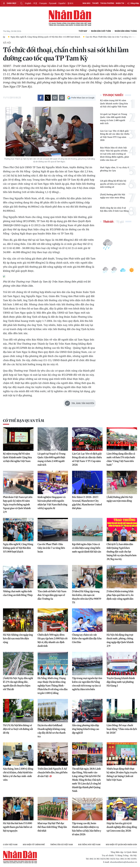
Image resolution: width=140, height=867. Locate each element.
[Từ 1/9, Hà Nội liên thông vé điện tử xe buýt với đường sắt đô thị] (18, 710)
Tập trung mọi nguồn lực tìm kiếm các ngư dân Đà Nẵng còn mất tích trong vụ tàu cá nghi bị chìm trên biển (87, 684)
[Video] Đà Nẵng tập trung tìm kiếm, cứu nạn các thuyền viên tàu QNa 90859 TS (86, 597)
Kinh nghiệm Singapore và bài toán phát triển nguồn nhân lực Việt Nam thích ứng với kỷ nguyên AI (52, 502)
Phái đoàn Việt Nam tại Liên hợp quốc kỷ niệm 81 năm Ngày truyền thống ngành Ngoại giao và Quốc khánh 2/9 (17, 504)
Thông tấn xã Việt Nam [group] (17, 844)
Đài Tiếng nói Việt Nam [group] (45, 844)
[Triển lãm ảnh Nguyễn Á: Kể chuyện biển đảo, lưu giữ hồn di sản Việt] (53, 754)
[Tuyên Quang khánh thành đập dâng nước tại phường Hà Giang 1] (122, 663)
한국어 (70, 3)
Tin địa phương (107, 3)
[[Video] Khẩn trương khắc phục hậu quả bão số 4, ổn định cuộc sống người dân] (122, 576)
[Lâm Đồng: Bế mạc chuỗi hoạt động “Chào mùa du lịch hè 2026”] (122, 710)
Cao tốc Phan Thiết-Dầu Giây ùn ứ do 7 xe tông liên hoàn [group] (111, 36)
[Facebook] (41, 98)
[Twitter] (48, 98)
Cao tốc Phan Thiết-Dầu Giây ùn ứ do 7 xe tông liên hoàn (51, 548)
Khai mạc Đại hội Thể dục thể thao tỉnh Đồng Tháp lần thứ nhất (52, 827)
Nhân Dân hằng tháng (126, 31)
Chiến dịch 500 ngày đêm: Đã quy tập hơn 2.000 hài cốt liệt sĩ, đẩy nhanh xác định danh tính (53, 640)
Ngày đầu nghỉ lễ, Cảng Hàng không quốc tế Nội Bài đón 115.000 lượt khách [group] (45, 36)
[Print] (62, 98)
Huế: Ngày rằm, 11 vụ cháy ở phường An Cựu (114, 169)
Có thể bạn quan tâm (23, 420)
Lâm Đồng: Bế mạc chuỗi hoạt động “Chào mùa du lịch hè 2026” (122, 729)
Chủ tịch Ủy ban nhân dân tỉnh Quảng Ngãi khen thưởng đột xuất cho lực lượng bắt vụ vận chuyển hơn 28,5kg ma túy (121, 552)
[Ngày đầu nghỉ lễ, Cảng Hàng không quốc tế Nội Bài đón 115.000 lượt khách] (18, 529)
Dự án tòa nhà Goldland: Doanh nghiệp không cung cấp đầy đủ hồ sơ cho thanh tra (51, 731)
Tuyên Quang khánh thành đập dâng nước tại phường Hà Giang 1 (121, 682)
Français (43, 3)
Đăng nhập (135, 3)
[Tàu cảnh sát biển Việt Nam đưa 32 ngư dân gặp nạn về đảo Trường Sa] (53, 576)
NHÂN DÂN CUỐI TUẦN (101, 31)
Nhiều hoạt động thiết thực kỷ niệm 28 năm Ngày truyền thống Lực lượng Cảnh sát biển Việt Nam (122, 774)
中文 (35, 3)
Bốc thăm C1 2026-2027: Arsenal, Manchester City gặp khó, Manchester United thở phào (87, 502)
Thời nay (83, 31)
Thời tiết (108, 221)
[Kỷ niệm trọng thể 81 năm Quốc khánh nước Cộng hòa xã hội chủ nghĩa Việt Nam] (18, 439)
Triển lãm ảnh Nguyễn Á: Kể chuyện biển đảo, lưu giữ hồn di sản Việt (52, 772)
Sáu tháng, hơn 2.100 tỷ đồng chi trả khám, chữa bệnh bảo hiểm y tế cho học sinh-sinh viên (18, 774)
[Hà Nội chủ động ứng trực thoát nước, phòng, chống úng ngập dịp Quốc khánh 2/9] (122, 620)
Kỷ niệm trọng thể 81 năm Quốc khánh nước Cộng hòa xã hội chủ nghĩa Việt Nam (114, 103)
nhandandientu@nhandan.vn (123, 862)
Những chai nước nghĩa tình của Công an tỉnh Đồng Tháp (18, 593)
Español (62, 3)
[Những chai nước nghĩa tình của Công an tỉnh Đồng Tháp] (18, 576)
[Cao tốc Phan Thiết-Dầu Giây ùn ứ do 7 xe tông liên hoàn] (53, 529)
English (28, 3)
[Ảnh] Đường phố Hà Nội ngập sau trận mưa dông (112, 196)
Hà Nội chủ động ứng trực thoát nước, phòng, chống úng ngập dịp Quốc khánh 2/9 (120, 640)
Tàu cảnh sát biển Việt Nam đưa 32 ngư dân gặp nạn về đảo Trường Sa (52, 595)
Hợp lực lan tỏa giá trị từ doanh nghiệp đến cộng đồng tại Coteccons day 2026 (122, 827)
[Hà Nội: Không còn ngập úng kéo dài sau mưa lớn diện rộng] (18, 620)
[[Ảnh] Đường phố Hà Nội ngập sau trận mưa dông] (122, 482)
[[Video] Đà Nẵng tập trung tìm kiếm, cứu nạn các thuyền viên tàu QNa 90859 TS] (87, 576)
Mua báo (86, 3)
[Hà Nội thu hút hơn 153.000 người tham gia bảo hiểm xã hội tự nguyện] (18, 808)
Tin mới (95, 3)
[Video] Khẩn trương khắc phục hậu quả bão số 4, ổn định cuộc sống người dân (120, 595)
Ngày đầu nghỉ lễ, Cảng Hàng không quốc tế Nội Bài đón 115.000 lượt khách (18, 548)
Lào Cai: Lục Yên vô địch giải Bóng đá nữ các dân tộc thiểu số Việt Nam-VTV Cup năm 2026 (114, 135)
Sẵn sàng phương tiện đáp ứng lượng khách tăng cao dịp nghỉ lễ (85, 729)
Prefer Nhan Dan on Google (82, 98)
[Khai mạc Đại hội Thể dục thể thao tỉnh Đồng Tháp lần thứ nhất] (53, 808)
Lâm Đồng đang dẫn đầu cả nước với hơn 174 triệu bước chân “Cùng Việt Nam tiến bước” (121, 459)
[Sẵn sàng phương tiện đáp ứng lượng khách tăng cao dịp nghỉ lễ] (87, 710)
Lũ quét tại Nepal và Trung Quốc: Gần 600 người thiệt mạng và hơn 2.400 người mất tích (113, 119)
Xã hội (7, 42)
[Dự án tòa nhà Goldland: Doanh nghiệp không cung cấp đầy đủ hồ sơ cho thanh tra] (53, 710)
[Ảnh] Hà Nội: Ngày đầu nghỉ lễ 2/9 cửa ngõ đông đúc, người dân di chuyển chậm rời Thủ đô (18, 684)
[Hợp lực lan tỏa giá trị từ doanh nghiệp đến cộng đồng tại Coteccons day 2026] (122, 808)
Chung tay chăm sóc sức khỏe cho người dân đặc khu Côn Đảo (87, 638)
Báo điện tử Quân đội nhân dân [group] (76, 844)
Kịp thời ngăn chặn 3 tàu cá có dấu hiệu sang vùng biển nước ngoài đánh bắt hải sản (86, 548)
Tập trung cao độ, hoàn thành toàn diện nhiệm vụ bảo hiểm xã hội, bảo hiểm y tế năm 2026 (86, 829)
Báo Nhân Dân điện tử (70, 18)
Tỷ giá (120, 221)
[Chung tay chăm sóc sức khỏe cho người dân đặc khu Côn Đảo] (87, 620)
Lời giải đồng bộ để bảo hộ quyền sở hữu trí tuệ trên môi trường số (113, 183)
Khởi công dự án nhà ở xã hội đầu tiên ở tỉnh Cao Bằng (114, 209)
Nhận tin (120, 3)
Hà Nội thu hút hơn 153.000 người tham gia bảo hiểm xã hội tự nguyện (17, 827)
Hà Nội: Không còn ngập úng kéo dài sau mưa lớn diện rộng (18, 638)
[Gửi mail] (55, 98)
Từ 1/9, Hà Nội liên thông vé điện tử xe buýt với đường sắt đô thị (18, 729)
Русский (52, 3)
